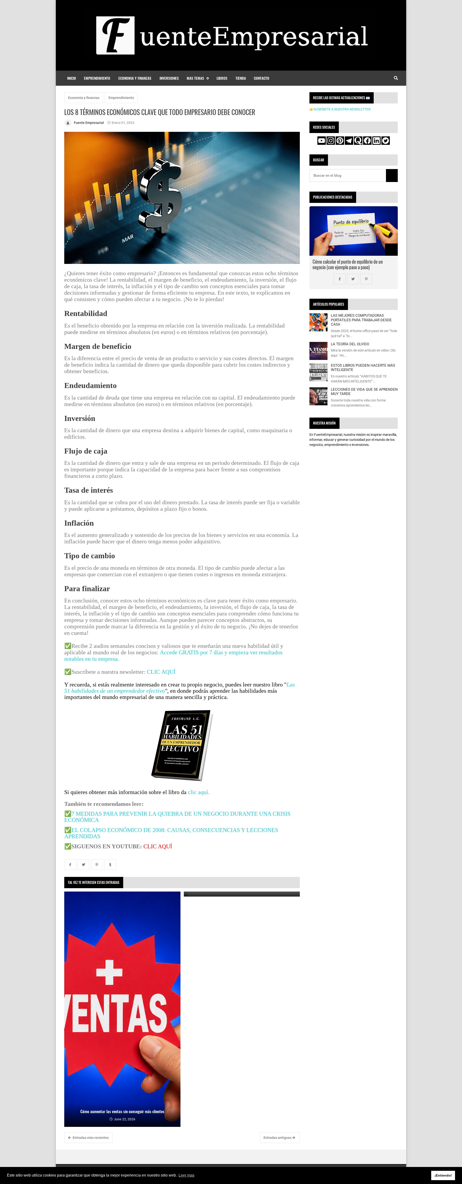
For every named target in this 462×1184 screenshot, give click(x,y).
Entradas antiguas (277, 1138)
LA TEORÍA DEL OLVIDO (350, 344)
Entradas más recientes (90, 1138)
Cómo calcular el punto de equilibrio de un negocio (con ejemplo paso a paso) (348, 264)
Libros (222, 78)
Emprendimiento (97, 78)
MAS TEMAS (195, 78)
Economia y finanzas (134, 78)
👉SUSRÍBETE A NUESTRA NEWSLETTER (340, 109)
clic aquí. (199, 792)
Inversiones (169, 78)
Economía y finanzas (83, 98)
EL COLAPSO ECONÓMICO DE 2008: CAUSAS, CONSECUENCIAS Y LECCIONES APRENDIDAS (171, 833)
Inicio (71, 78)
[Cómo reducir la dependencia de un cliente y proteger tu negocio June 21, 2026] (242, 894)
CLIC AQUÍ (161, 672)
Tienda (241, 78)
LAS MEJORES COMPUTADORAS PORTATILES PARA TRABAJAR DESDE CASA (361, 320)
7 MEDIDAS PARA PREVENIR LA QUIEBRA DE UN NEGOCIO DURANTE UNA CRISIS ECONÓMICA (177, 817)
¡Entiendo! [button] (443, 1175)
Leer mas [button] (186, 1175)
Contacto (261, 78)
